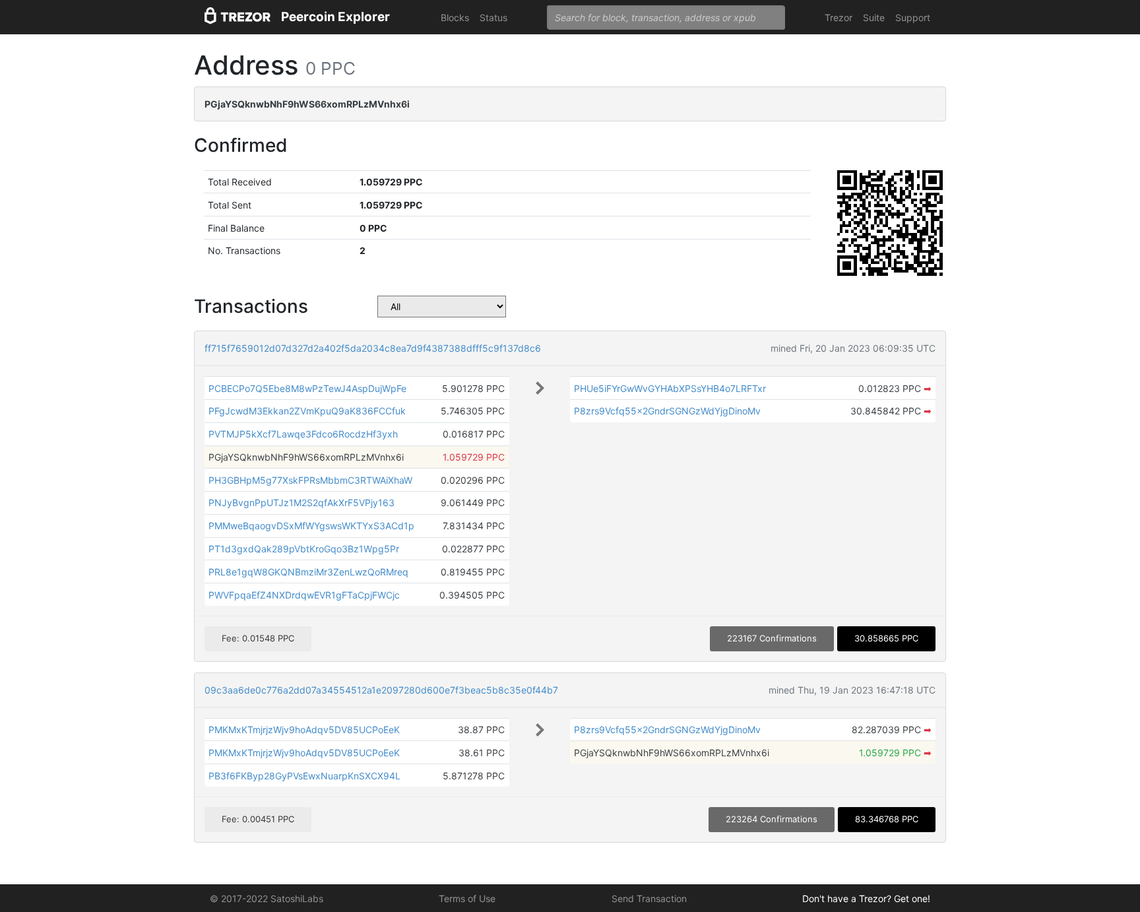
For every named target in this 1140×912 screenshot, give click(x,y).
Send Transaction (649, 898)
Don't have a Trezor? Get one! (866, 898)
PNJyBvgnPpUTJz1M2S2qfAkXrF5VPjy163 (301, 502)
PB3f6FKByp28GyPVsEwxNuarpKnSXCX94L (304, 775)
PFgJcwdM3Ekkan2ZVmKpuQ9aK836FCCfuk (307, 410)
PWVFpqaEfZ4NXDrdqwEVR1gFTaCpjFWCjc (304, 595)
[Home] (237, 17)
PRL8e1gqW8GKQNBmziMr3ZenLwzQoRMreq (308, 571)
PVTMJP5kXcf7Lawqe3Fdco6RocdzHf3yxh (303, 434)
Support (912, 17)
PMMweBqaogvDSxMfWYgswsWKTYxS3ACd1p (311, 525)
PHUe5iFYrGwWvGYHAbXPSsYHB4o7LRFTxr (670, 388)
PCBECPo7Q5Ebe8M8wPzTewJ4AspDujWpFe (307, 388)
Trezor (838, 17)
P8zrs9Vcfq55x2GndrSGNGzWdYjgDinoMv (667, 410)
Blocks (455, 17)
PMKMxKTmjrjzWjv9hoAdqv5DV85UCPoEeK (304, 729)
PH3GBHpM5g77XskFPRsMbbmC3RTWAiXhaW (310, 480)
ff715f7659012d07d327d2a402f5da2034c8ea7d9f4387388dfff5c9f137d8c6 (373, 348)
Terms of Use (467, 898)
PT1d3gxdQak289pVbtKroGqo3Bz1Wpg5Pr (303, 548)
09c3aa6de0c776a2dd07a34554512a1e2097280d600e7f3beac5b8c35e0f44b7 (381, 690)
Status (493, 17)
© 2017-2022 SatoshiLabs (266, 898)
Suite (874, 17)
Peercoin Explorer (335, 16)
